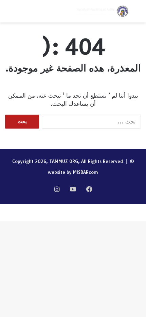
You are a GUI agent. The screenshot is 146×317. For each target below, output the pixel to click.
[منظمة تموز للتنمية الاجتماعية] (102, 11)
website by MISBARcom (73, 172)
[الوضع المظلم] (20, 13)
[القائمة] (8, 13)
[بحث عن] (137, 13)
